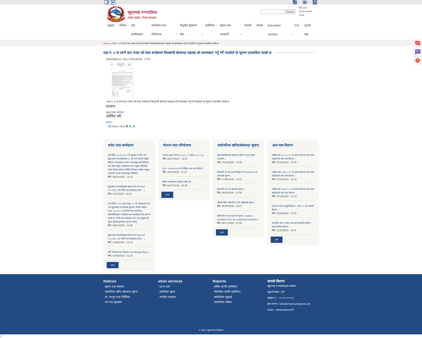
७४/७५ (109, 122)
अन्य (112, 265)
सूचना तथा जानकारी (225, 30)
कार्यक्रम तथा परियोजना (158, 30)
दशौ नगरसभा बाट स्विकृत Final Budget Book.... (129, 252)
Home (106, 43)
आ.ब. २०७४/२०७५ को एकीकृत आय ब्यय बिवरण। (183, 168)
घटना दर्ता (164, 286)
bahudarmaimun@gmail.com (295, 303)
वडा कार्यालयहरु (137, 30)
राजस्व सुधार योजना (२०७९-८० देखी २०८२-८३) (183, 155)
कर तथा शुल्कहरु (113, 302)
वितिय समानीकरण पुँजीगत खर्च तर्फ (177, 181)
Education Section (274, 30)
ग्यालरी (247, 25)
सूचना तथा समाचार (115, 112)
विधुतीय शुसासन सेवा (188, 30)
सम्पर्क (259, 25)
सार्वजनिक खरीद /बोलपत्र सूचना (121, 291)
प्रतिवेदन (210, 25)
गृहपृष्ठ (110, 25)
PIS (297, 25)
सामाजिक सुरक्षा (167, 291)
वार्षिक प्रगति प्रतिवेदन (225, 286)
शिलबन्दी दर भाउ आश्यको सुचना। (231, 189)
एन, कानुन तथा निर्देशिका (117, 297)
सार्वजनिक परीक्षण (223, 302)
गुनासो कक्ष (307, 30)
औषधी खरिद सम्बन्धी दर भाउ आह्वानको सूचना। (236, 202)
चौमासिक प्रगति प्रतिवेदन (227, 291)
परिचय (122, 25)
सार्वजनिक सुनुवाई (223, 297)
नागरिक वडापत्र (167, 297)
